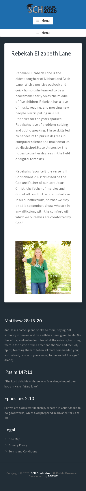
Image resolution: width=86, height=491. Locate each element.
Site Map (14, 439)
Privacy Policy (18, 445)
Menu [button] (45, 20)
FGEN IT (53, 476)
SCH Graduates (40, 473)
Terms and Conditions (23, 451)
